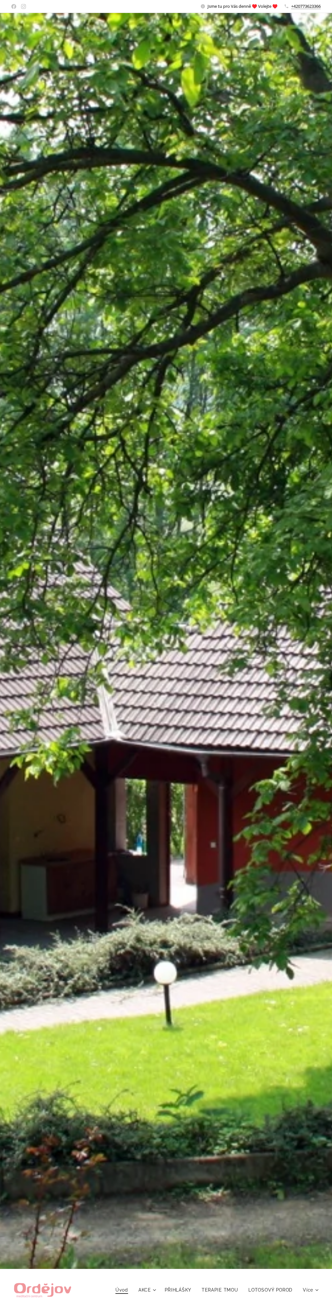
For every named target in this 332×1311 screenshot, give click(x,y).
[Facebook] (14, 6)
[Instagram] (23, 6)
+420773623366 (306, 6)
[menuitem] (123, 1290)
